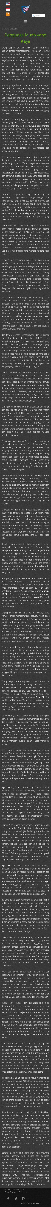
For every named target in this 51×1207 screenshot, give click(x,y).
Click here (23, 1192)
